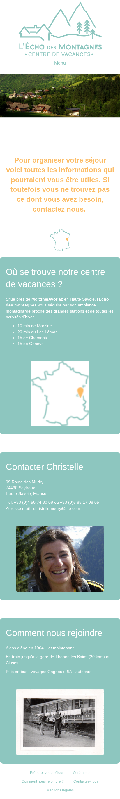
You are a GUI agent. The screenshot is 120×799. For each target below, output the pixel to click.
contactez (49, 209)
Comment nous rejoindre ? (43, 781)
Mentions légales (60, 790)
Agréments (81, 773)
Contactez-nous (85, 781)
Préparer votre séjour (46, 773)
